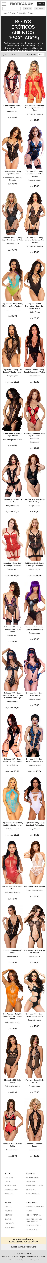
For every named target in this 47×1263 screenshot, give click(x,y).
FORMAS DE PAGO (11, 1190)
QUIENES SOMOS (32, 1177)
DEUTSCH (8, 1215)
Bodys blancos (34, 829)
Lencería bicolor (34, 180)
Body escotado (34, 376)
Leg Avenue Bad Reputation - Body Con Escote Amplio (34, 306)
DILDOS (29, 1211)
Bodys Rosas (35, 312)
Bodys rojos (34, 442)
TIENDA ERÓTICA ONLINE (11, 1257)
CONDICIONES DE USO (34, 1186)
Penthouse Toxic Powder (34, 886)
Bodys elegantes (12, 506)
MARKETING (9, 1194)
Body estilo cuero (12, 244)
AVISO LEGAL (31, 1181)
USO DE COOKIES (32, 1194)
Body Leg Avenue (12, 829)
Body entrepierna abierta (12, 440)
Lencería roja (12, 111)
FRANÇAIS (8, 1211)
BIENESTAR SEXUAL (34, 1225)
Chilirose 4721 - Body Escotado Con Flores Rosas (12, 629)
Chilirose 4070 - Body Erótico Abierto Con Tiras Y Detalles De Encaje (12, 695)
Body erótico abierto (12, 1086)
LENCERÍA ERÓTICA (33, 1215)
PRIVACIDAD (30, 1190)
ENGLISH (8, 1207)
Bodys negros (12, 376)
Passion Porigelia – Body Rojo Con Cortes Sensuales (34, 435)
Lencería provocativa (35, 114)
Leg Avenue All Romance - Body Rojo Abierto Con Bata (34, 107)
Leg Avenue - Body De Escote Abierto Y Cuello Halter (12, 1016)
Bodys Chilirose (12, 765)
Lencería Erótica (9, 13)
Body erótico (21, 13)
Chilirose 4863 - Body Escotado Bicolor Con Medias (35, 174)
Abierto (30, 13)
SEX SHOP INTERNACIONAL (34, 1257)
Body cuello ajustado (12, 893)
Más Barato (31, 54)
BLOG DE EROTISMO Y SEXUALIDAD (23, 1247)
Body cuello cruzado (12, 1022)
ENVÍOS (7, 1181)
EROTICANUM (22, 3)
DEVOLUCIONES (10, 1186)
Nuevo (41, 54)
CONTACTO (9, 1177)
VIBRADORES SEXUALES (35, 1207)
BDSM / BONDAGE (33, 1229)
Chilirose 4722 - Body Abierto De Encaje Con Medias (34, 240)
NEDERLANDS (10, 1227)
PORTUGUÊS (9, 1223)
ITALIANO (8, 1219)
